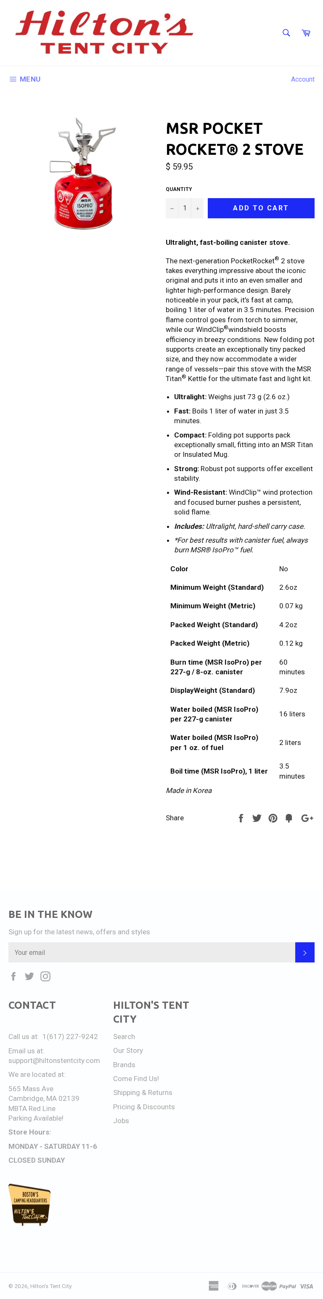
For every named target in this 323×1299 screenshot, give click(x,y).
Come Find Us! (136, 1078)
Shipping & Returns (142, 1092)
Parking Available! (36, 1118)
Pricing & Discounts (144, 1107)
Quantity (179, 189)
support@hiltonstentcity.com (54, 1060)
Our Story (128, 1050)
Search (124, 1036)
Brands (124, 1064)
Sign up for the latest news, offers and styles (79, 932)
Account (303, 79)
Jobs (121, 1120)
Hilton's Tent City (50, 1286)
